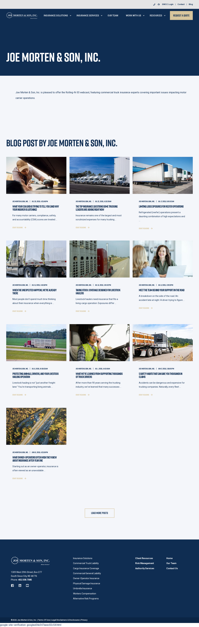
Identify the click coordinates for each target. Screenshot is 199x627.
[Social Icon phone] (154, 4)
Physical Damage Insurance (86, 583)
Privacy (84, 620)
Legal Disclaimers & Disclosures (65, 620)
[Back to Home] (21, 15)
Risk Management (144, 563)
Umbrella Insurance (82, 588)
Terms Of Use (44, 620)
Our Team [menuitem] (113, 15)
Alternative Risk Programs (86, 598)
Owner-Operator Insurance (86, 578)
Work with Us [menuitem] (133, 15)
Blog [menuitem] (191, 4)
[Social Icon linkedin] (20, 585)
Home (169, 558)
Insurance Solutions (82, 558)
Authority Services (144, 568)
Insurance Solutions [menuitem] (56, 15)
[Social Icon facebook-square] (13, 585)
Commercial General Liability (87, 573)
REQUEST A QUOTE (181, 15)
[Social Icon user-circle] (158, 4)
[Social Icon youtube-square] (26, 585)
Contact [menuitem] (181, 4)
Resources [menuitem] (156, 15)
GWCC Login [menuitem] (167, 4)
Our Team (171, 563)
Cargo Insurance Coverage (86, 568)
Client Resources (144, 558)
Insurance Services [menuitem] (87, 15)
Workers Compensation (84, 593)
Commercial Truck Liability (86, 563)
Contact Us (172, 568)
